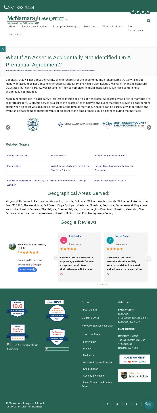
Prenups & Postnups (17, 70)
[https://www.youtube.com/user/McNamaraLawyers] (137, 404)
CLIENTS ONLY (90, 317)
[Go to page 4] (107, 284)
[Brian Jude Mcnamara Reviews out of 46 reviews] (57, 321)
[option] (42, 126)
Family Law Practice (17, 155)
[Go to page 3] (105, 284)
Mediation (88, 355)
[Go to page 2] (102, 284)
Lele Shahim (75, 236)
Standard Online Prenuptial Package (37, 70)
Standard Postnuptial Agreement (110, 180)
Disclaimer (24, 406)
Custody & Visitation (94, 375)
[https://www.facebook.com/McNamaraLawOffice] (107, 404)
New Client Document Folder (97, 325)
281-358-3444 (21, 7)
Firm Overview (58, 155)
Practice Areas (14, 166)
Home (7, 70)
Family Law (89, 342)
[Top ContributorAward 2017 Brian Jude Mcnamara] (57, 345)
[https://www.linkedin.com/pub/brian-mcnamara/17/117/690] (127, 404)
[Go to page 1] (100, 284)
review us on (25, 269)
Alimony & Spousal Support (98, 362)
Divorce (87, 348)
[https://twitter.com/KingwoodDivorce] (117, 404)
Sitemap (37, 406)
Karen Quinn (122, 236)
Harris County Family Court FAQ (111, 155)
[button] (3, 49)
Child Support (90, 369)
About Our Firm (90, 309)
